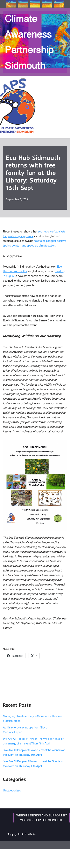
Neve (19, 845)
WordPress (47, 845)
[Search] (27, 107)
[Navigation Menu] (62, 107)
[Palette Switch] (35, 4)
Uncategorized (12, 790)
